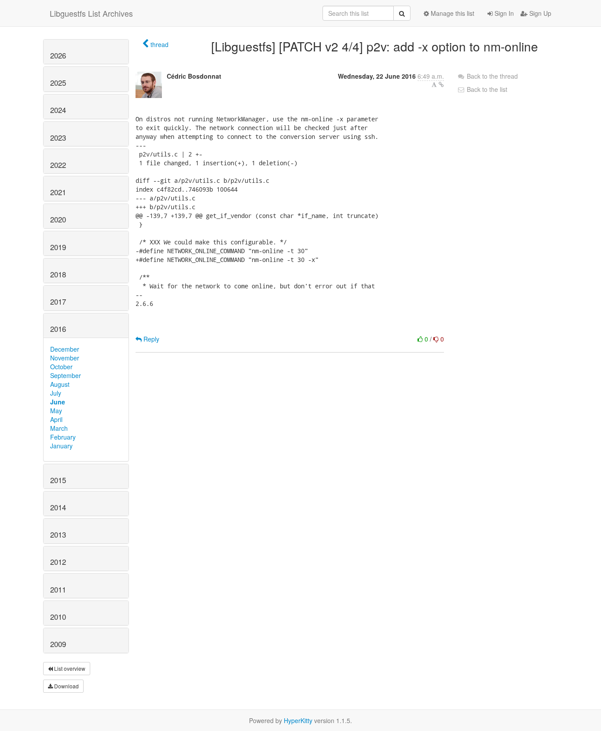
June (57, 401)
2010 (58, 616)
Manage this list (451, 13)
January (61, 445)
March (59, 428)
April (56, 419)
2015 (58, 480)
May (56, 410)
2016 (58, 329)
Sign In (503, 13)
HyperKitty (298, 720)
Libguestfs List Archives (91, 13)
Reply (150, 339)
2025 (58, 82)
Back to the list (486, 89)
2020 (58, 219)
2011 (58, 589)
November (64, 357)
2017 (58, 301)
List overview (69, 668)
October (61, 366)
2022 (58, 165)
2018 (58, 274)
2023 (58, 137)
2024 (58, 110)
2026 (58, 55)
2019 (58, 247)
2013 (58, 534)
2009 (58, 644)
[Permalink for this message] (441, 84)
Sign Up (539, 13)
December (64, 349)
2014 (58, 507)
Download (66, 686)
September (65, 375)
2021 (58, 192)
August (60, 384)
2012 (58, 561)
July (55, 393)
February (63, 437)
